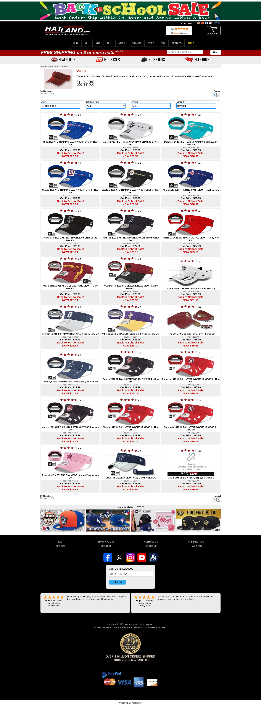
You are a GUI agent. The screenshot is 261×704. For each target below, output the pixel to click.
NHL (109, 43)
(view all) (140, 507)
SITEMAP (138, 703)
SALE (191, 43)
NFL (86, 43)
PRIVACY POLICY (105, 542)
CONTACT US (151, 542)
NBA (97, 43)
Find (215, 52)
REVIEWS (60, 546)
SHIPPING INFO (196, 542)
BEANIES (176, 43)
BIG (163, 43)
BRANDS (137, 43)
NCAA (121, 43)
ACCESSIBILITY (126, 703)
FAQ (60, 542)
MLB (75, 43)
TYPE (151, 43)
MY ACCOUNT (187, 23)
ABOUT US (150, 546)
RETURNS (106, 546)
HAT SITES (196, 546)
